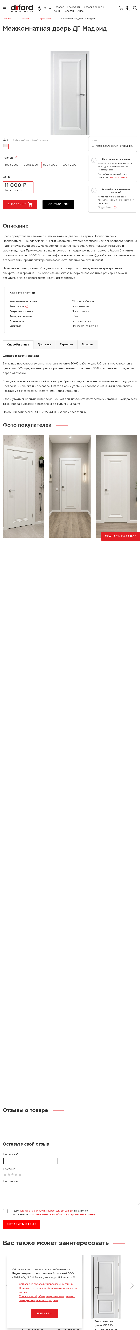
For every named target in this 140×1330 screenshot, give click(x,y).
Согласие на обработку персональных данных (46, 1284)
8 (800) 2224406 (118, 177)
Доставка (45, 344)
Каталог (59, 7)
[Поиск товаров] (135, 8)
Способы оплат (18, 344)
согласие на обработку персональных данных (46, 1211)
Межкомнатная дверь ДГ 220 (104, 1323)
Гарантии (66, 344)
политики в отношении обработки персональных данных (62, 1215)
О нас (80, 11)
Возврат (88, 344)
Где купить (73, 7)
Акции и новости (64, 11)
